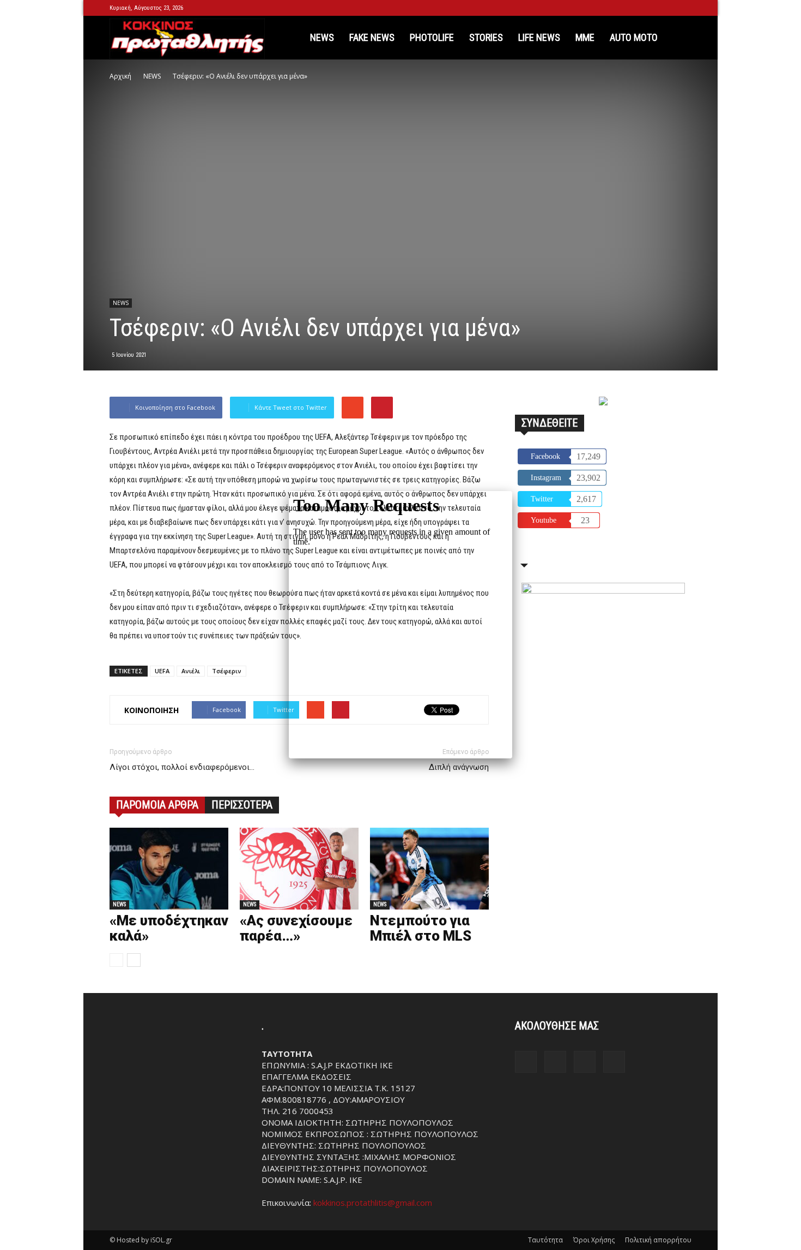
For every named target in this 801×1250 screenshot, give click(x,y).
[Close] (512, 491)
